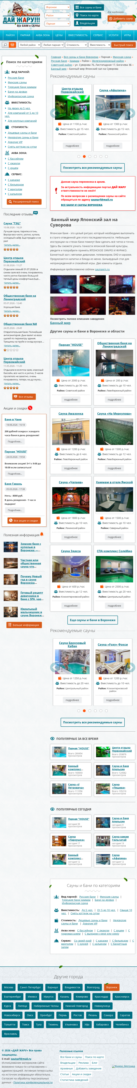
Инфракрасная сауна (21, 96)
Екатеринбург (12, 996)
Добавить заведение (89, 1068)
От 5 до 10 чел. (106, 910)
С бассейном (15, 158)
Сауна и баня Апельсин (120, 767)
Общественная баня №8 (20, 324)
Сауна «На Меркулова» (114, 413)
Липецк (22, 1006)
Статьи (64, 1074)
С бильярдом (16, 184)
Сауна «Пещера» (118, 786)
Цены (59, 35)
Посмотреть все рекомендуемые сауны (92, 168)
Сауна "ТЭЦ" (12, 223)
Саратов (125, 1015)
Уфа (87, 1024)
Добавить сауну (123, 18)
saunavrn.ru (102, 269)
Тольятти (9, 1024)
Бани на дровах (17, 91)
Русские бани (16, 77)
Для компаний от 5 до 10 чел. (21, 114)
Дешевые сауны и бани (22, 132)
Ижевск (32, 996)
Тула (39, 1024)
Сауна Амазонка (71, 413)
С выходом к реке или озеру (102, 933)
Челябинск (122, 1024)
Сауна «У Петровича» (76, 786)
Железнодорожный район (108, 61)
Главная (56, 57)
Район (10, 35)
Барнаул (53, 987)
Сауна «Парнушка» (76, 838)
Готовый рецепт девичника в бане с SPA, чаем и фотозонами (32, 597)
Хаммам (74, 61)
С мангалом (15, 189)
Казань (64, 996)
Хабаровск (102, 1024)
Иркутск (49, 996)
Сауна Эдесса (71, 551)
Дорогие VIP (15, 142)
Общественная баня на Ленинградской (20, 297)
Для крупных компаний (22, 120)
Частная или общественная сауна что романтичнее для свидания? (31, 566)
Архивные (66, 1068)
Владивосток (72, 987)
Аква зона (43, 35)
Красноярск (122, 996)
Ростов (77, 1015)
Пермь (63, 1015)
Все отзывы (26, 396)
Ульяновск (71, 1024)
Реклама (83, 1062)
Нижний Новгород (76, 1006)
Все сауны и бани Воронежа (81, 57)
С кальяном (15, 194)
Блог (94, 1062)
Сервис (98, 35)
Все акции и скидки (26, 520)
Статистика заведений (74, 1080)
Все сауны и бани (91, 7)
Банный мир (59, 68)
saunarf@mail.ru (102, 199)
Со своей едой (83, 940)
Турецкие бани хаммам (22, 87)
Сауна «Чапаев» (71, 482)
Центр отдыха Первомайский (14, 259)
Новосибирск (12, 1015)
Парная (25, 35)
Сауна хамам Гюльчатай (120, 838)
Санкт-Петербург (30, 987)
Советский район (61, 64)
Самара (108, 1015)
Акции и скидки (81, 1074)
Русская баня (59, 61)
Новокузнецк (102, 1006)
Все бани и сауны (71, 1057)
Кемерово (82, 996)
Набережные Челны (46, 1006)
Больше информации (26, 625)
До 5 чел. (87, 910)
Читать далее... (12, 244)
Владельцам (87, 23)
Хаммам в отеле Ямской (114, 482)
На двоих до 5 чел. (19, 108)
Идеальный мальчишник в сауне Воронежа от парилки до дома (32, 615)
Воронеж (111, 987)
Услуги (113, 35)
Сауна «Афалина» (52, 90)
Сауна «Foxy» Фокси (53, 644)
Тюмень (53, 1024)
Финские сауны (17, 82)
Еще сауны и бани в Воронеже (92, 620)
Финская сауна (122, 57)
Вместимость (78, 35)
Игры (127, 35)
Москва (8, 987)
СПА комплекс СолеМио (114, 551)
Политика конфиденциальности (33, 1082)
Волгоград (93, 987)
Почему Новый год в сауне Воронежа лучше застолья (32, 581)
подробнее (52, 145)
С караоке (14, 180)
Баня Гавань (13, 483)
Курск (7, 1006)
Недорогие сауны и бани (23, 137)
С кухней (82, 944)
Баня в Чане (13, 419)
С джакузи (14, 163)
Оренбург (46, 1015)
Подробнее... (15, 441)
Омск (30, 1015)
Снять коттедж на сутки (22, 146)
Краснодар (101, 996)
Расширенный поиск (26, 201)
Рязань (92, 1015)
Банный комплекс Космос (92, 90)
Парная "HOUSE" (16, 451)
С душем (13, 168)
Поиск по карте (89, 15)
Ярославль (10, 1033)
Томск (25, 1024)
